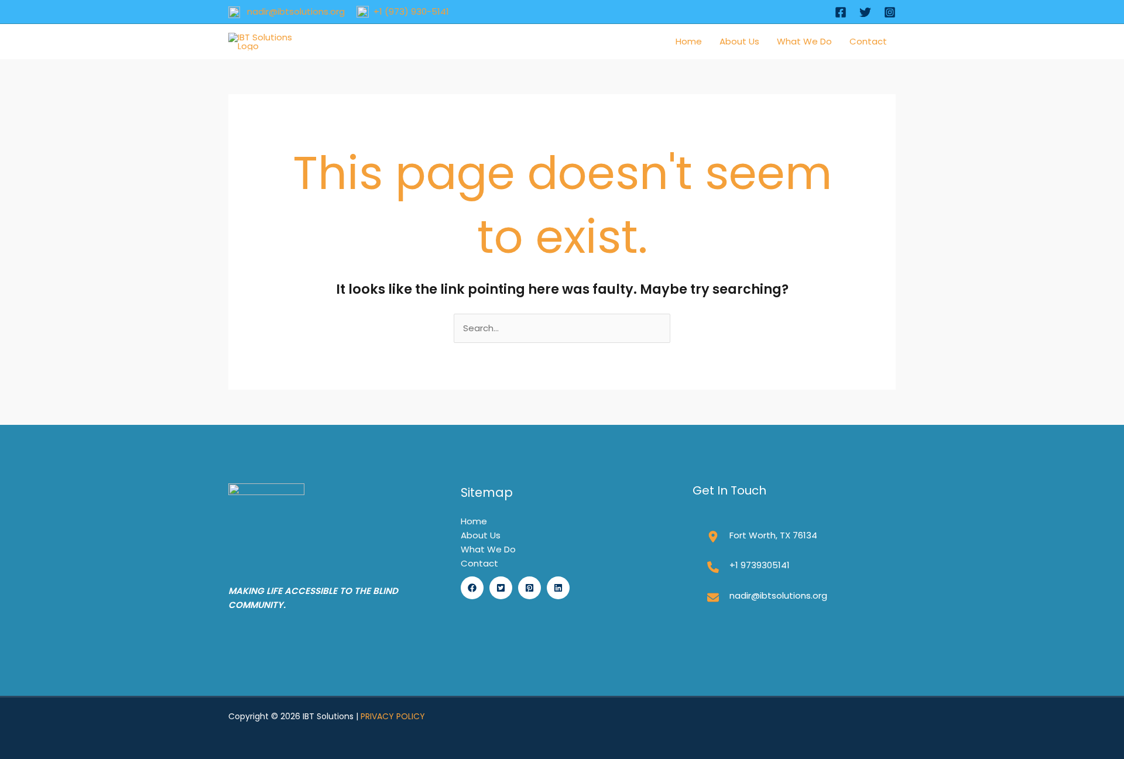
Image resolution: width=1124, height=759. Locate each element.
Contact (868, 41)
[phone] (713, 567)
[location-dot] (713, 536)
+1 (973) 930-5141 (409, 11)
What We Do (804, 41)
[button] (472, 587)
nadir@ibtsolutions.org (292, 11)
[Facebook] (841, 12)
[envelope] (713, 597)
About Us (739, 41)
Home (689, 41)
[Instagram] (890, 12)
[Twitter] (865, 12)
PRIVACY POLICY (393, 716)
